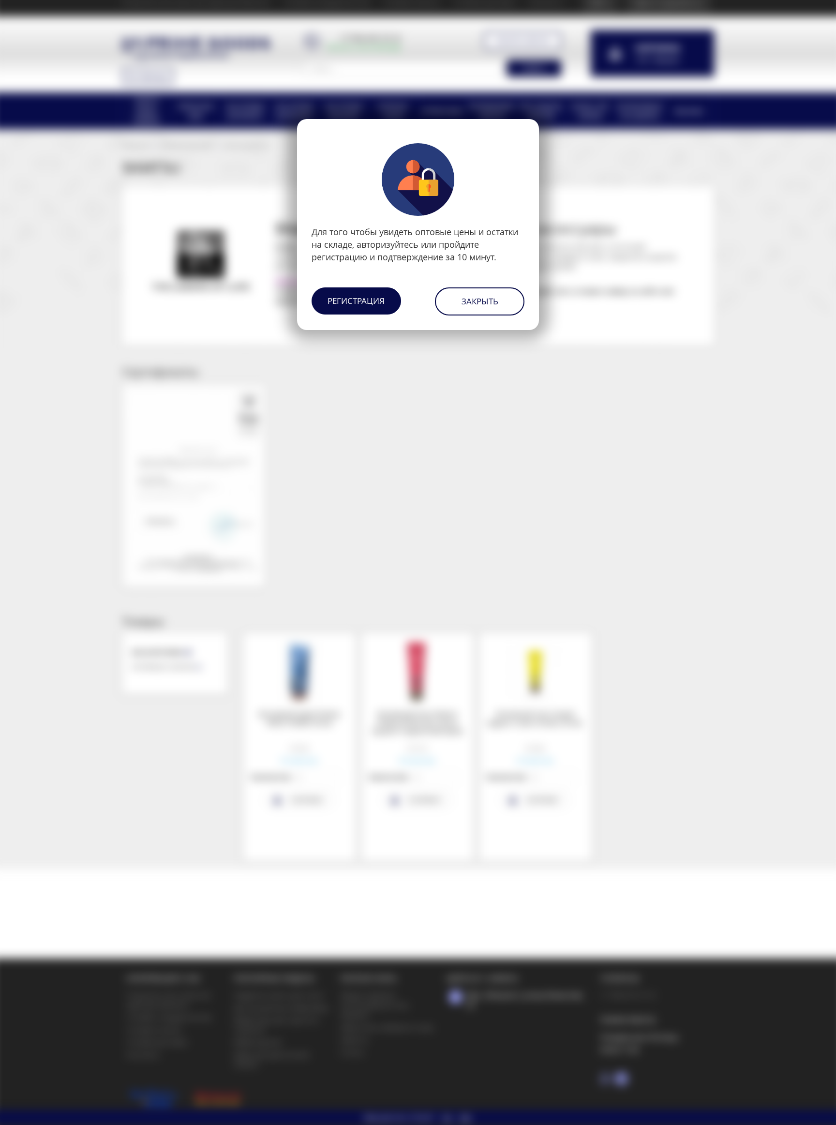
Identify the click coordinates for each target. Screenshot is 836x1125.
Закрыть (480, 301)
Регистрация (356, 300)
